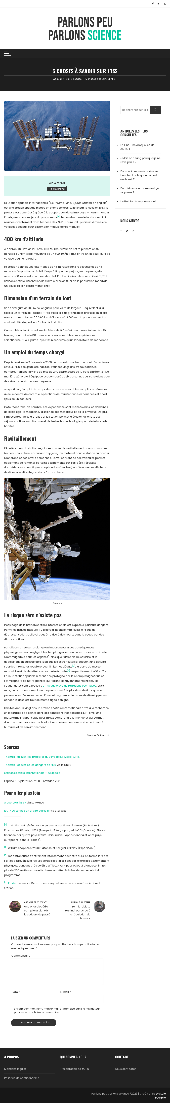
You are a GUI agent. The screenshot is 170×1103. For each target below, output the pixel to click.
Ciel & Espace (57, 183)
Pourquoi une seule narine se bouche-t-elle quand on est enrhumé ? (139, 175)
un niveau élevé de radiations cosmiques (69, 686)
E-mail (65, 992)
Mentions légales (15, 1069)
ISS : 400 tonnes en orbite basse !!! (27, 811)
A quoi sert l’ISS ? (15, 802)
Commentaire (20, 956)
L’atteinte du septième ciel (138, 201)
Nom (15, 992)
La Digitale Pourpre (159, 1096)
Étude (12, 883)
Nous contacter (125, 1069)
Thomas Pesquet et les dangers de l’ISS (30, 765)
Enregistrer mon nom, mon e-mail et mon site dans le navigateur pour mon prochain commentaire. (57, 1010)
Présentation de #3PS (74, 1069)
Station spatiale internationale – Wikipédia (32, 773)
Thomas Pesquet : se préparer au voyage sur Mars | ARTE (42, 757)
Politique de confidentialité (21, 1078)
